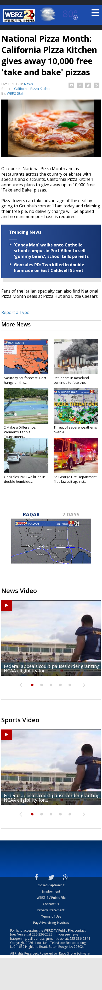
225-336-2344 (80, 938)
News (28, 84)
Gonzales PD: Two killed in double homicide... (24, 479)
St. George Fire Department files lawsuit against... (75, 479)
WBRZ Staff (16, 93)
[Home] (20, 15)
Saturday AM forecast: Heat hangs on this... (25, 380)
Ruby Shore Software (74, 953)
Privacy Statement (51, 910)
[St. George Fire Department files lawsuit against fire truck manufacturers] (76, 455)
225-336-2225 (42, 934)
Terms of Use (51, 916)
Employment (51, 891)
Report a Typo (15, 312)
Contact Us (51, 904)
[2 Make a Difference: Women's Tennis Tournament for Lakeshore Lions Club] (26, 406)
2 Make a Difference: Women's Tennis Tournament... (20, 432)
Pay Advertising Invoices (51, 922)
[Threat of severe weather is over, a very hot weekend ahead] (76, 406)
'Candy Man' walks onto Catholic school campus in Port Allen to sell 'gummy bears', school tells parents (51, 250)
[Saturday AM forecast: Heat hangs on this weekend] (26, 356)
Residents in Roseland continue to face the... (71, 380)
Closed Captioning (51, 885)
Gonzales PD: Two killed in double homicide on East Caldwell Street (49, 267)
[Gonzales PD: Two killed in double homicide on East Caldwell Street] (26, 455)
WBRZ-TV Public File (51, 897)
